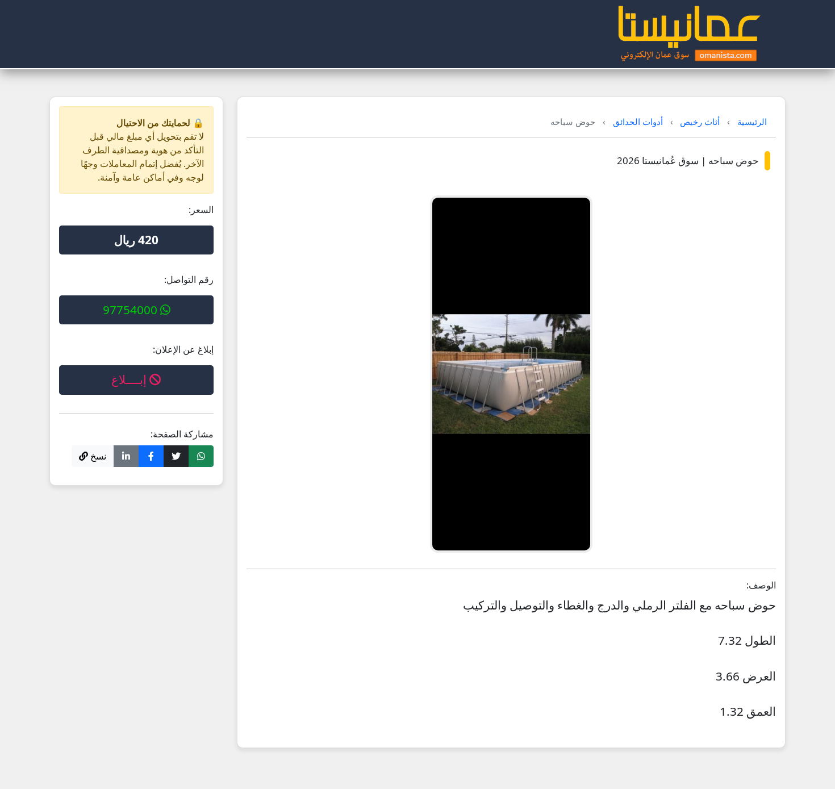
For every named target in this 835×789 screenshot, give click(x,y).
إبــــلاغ (130, 379)
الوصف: (761, 585)
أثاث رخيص (700, 121)
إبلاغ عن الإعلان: (183, 349)
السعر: (201, 209)
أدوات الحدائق (638, 121)
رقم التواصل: (189, 279)
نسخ (97, 456)
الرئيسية (752, 121)
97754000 (131, 310)
